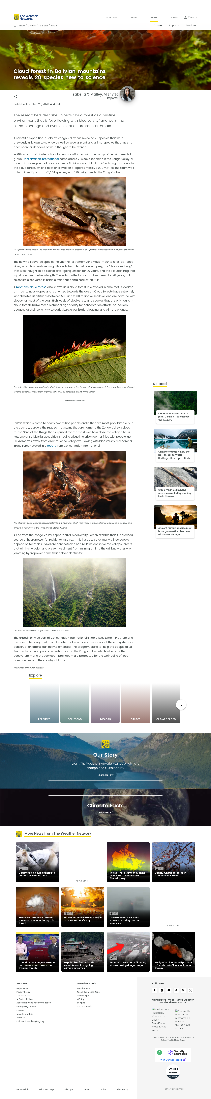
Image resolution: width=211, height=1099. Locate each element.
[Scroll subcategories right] (181, 705)
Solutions (43, 25)
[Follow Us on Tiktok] (176, 990)
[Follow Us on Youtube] (169, 990)
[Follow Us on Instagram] (161, 990)
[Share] (16, 96)
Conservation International (41, 159)
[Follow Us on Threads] (183, 990)
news (22, 25)
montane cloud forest (31, 287)
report (51, 446)
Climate (32, 25)
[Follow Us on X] (190, 990)
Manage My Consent (27, 1006)
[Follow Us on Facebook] (154, 990)
